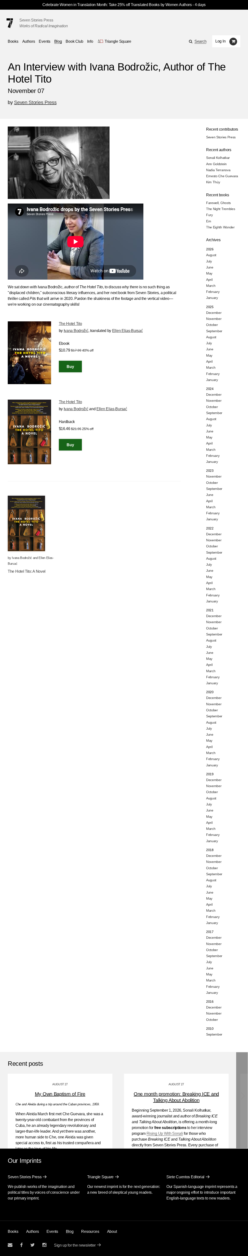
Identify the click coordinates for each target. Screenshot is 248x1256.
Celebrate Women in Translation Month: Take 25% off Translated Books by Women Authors (117, 5)
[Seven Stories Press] (10, 23)
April (209, 280)
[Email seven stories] (10, 1245)
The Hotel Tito (70, 324)
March (211, 286)
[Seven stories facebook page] (21, 1245)
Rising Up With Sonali (165, 1133)
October (212, 325)
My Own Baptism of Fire (60, 1094)
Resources (90, 1231)
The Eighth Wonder (220, 227)
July (209, 261)
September (214, 331)
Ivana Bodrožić (76, 331)
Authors (28, 41)
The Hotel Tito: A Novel (27, 571)
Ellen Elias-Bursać (127, 331)
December (214, 313)
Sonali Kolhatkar (218, 158)
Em (208, 221)
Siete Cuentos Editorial (185, 1177)
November (214, 319)
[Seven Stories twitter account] (32, 1245)
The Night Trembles (220, 209)
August (211, 255)
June (209, 267)
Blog (58, 41)
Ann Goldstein (216, 164)
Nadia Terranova (218, 170)
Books (13, 1231)
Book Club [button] (74, 41)
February (213, 292)
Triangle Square (100, 1177)
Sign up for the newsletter (75, 1245)
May (209, 273)
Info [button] (90, 41)
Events (44, 41)
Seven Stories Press (36, 20)
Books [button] (13, 41)
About (112, 1231)
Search (200, 41)
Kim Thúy (213, 182)
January (212, 298)
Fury (209, 215)
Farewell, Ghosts (218, 203)
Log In (220, 41)
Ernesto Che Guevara (222, 176)
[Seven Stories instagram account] (44, 1245)
